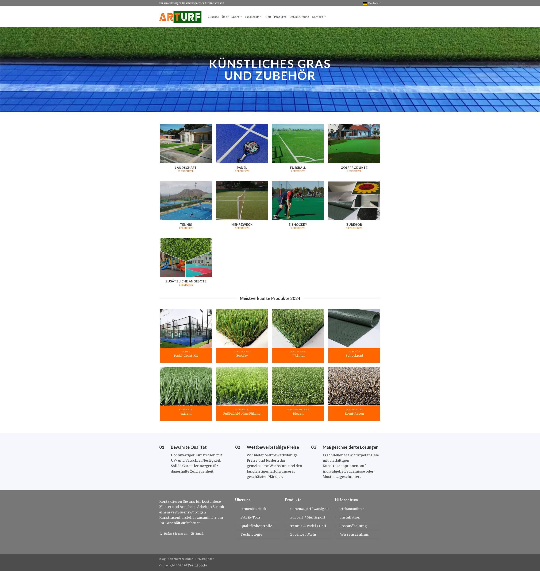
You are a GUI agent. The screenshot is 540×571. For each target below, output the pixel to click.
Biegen (298, 413)
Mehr (312, 534)
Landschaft (252, 17)
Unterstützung (299, 17)
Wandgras (321, 509)
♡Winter (298, 355)
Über (225, 17)
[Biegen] (298, 386)
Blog (162, 558)
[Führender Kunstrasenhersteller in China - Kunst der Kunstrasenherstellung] (180, 17)
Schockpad (354, 355)
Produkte (280, 17)
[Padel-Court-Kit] (186, 328)
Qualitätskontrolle (256, 526)
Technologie (251, 534)
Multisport (316, 517)
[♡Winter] (298, 328)
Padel (312, 526)
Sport (235, 17)
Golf (268, 17)
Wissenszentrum (354, 534)
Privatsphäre (204, 558)
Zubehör (297, 534)
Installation (350, 517)
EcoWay (242, 355)
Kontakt (317, 17)
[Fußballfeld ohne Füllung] (242, 386)
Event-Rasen (354, 413)
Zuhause (213, 17)
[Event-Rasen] (354, 386)
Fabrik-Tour (250, 517)
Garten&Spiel (300, 509)
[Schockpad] (354, 328)
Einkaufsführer (352, 509)
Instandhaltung (353, 526)
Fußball (297, 517)
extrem (185, 413)
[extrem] (186, 386)
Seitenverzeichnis (180, 558)
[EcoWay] (242, 328)
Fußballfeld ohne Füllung (242, 413)
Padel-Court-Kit (186, 355)
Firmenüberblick (253, 509)
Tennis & (298, 526)
